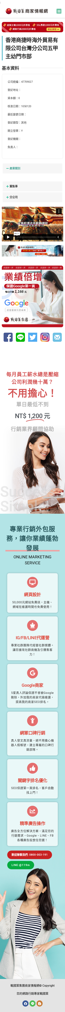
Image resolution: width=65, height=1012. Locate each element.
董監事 (14, 186)
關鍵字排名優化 (32, 780)
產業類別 (15, 168)
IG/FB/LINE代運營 (32, 637)
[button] (59, 11)
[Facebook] (25, 1003)
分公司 (14, 197)
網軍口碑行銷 (32, 733)
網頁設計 (32, 594)
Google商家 (32, 685)
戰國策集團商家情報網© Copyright (32, 985)
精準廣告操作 (32, 823)
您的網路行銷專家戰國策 (32, 993)
